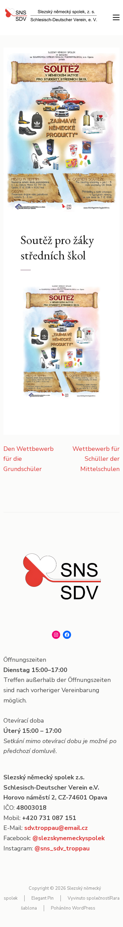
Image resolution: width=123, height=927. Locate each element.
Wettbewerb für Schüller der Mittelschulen (96, 459)
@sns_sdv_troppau (62, 848)
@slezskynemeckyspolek (68, 838)
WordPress (83, 908)
